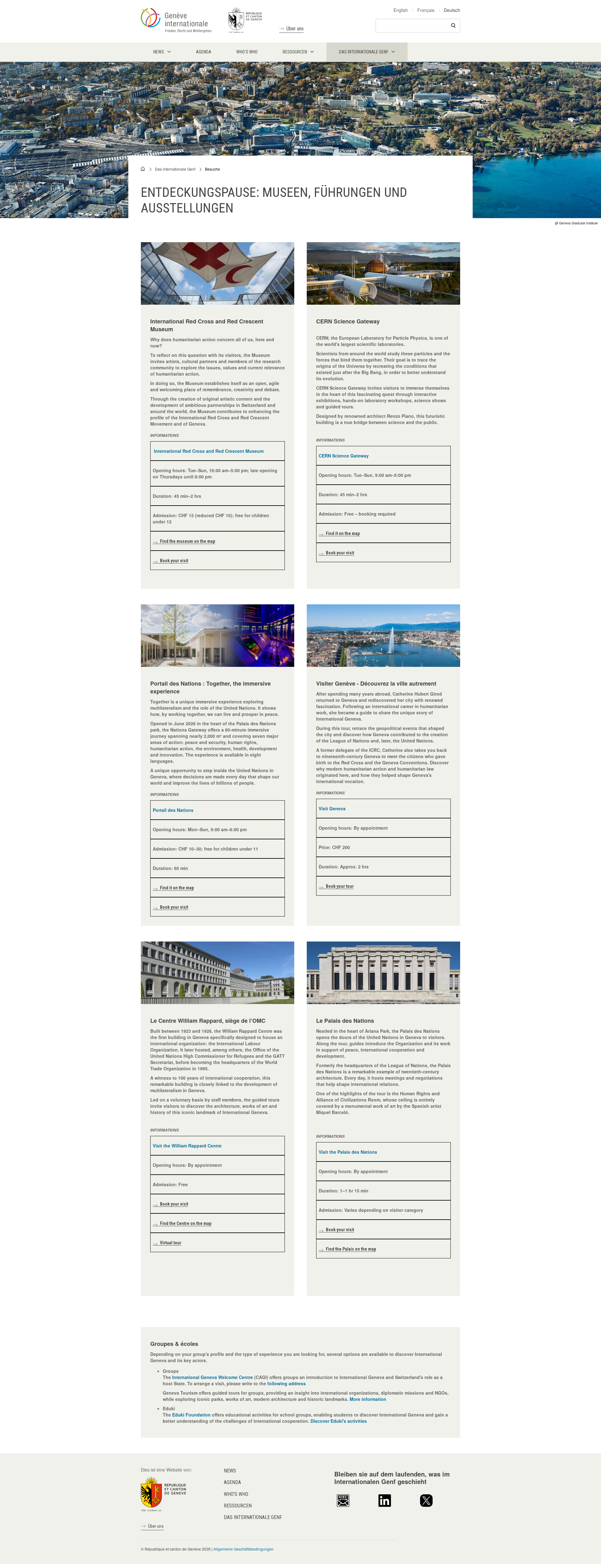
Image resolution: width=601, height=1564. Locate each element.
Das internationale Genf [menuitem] (363, 51)
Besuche (212, 169)
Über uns (295, 29)
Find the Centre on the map (185, 1223)
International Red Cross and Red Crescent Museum (209, 451)
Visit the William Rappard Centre (187, 1145)
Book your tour (340, 886)
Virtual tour (170, 1242)
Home (143, 169)
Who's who (236, 1494)
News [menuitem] (158, 51)
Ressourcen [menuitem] (295, 51)
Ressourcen (238, 1506)
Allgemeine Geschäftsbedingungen (243, 1549)
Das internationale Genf (175, 169)
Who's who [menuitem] (247, 51)
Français (425, 10)
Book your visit (174, 560)
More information (368, 1399)
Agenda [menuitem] (203, 51)
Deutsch (452, 10)
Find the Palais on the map (351, 1249)
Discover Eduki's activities (339, 1421)
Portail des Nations (173, 810)
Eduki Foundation (191, 1415)
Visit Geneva (332, 808)
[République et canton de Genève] (163, 1493)
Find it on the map (343, 533)
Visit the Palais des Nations (348, 1152)
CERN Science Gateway (344, 455)
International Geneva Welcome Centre (213, 1377)
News (230, 1471)
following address (287, 1383)
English (400, 10)
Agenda (232, 1482)
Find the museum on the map (187, 541)
